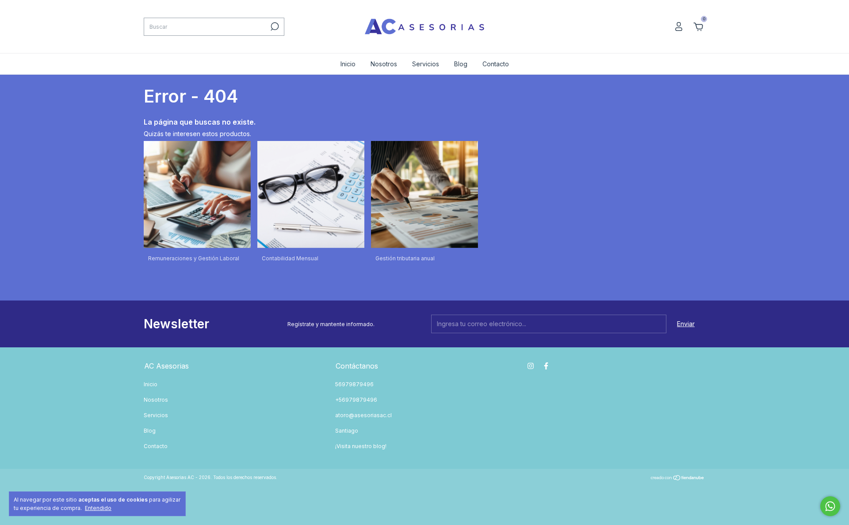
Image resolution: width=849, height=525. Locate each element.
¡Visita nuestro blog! (360, 446)
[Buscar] (274, 26)
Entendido (98, 508)
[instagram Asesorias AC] (530, 365)
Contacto (495, 64)
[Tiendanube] (677, 478)
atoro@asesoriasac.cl (363, 415)
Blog (460, 64)
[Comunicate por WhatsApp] (830, 506)
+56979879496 (356, 399)
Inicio (348, 64)
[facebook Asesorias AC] (546, 365)
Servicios (425, 64)
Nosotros (384, 64)
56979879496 (354, 384)
